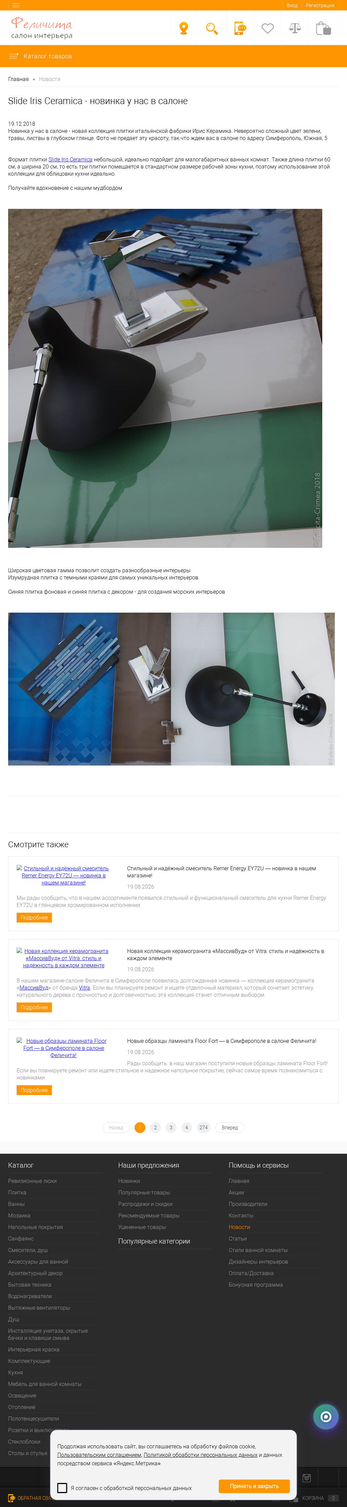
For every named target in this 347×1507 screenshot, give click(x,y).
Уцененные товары (142, 1227)
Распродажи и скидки (145, 1204)
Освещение (22, 1395)
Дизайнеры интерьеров (258, 1261)
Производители (248, 1204)
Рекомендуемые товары (149, 1215)
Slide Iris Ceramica (70, 159)
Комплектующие (29, 1361)
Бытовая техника (30, 1285)
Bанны (16, 1204)
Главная (239, 1181)
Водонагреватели (30, 1296)
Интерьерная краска (34, 1349)
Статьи (238, 1238)
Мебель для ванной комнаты (45, 1384)
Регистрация (320, 5)
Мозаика (19, 1215)
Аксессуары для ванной (38, 1261)
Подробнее (34, 917)
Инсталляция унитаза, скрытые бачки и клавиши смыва (48, 1334)
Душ (13, 1319)
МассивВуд (34, 988)
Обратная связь (37, 1498)
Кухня (15, 1372)
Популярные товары (144, 1192)
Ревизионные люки (32, 1181)
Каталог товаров (47, 56)
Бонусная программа (256, 1285)
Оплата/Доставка (251, 1273)
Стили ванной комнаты (258, 1250)
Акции (236, 1192)
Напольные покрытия (35, 1227)
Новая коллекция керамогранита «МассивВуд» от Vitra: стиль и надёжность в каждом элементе (225, 954)
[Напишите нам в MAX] (326, 1419)
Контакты (241, 1215)
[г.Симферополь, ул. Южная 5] (183, 28)
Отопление (21, 1407)
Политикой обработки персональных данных (201, 1455)
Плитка (17, 1192)
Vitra (84, 988)
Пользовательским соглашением (99, 1455)
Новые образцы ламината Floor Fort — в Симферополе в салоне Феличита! (222, 1041)
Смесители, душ (28, 1250)
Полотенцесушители (33, 1418)
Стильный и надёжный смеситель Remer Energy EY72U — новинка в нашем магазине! (221, 872)
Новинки (129, 1181)
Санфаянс (21, 1238)
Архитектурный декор (35, 1273)
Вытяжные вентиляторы (39, 1308)
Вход (292, 5)
